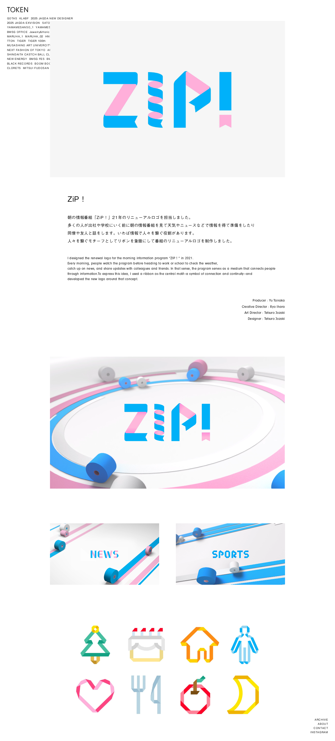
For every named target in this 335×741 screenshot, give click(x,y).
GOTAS (12, 18)
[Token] (17, 9)
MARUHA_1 (15, 36)
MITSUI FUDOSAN (36, 68)
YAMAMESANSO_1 (20, 27)
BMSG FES (37, 58)
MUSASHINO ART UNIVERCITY (29, 45)
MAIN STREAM (75, 63)
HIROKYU (58, 32)
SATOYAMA (50, 22)
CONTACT (321, 728)
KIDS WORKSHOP (66, 45)
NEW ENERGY (17, 58)
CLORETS (14, 68)
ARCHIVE (321, 719)
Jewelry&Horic (40, 32)
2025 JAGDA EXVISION (23, 22)
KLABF (24, 18)
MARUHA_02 (34, 36)
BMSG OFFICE (17, 32)
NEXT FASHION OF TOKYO (26, 50)
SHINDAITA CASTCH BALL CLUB (30, 54)
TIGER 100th (37, 40)
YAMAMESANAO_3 (77, 27)
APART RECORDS (60, 50)
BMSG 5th (54, 58)
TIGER (21, 40)
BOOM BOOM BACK (49, 63)
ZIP (83, 45)
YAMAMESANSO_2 (49, 27)
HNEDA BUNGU (56, 36)
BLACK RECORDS (20, 63)
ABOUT (323, 723)
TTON (11, 40)
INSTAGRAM (319, 732)
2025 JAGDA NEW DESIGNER (52, 18)
